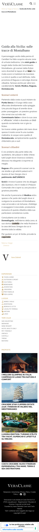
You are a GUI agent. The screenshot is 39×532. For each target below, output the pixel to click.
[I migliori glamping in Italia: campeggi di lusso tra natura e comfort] (19, 363)
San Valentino (7, 321)
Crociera (8, 289)
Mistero (5, 341)
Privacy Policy (25, 492)
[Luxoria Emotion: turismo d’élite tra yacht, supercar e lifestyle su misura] (19, 422)
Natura (15, 9)
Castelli (5, 336)
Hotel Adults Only (9, 328)
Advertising (15, 492)
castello (15, 223)
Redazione (7, 492)
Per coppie (8, 294)
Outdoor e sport (11, 279)
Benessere (8, 284)
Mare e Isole (9, 301)
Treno (4, 338)
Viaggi (9, 9)
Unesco (6, 245)
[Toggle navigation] (34, 4)
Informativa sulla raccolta (13, 529)
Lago (6, 314)
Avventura (8, 287)
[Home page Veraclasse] (12, 4)
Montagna (8, 304)
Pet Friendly (7, 331)
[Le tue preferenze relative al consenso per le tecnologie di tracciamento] (35, 528)
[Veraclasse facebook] (20, 494)
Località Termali (11, 309)
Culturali (8, 282)
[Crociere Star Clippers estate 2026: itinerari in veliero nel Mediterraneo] (19, 393)
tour (30, 71)
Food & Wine (9, 277)
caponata (6, 237)
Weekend (5, 323)
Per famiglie (9, 292)
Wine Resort (7, 326)
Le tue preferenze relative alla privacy (21, 525)
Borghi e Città (10, 306)
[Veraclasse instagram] (23, 494)
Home (4, 9)
